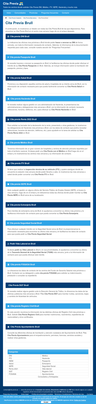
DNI (10, 355)
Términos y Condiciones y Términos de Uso (69, 394)
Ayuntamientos (48, 374)
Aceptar (46, 402)
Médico (45, 355)
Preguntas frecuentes (49, 13)
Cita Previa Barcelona (29, 18)
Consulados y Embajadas (48, 376)
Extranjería (46, 363)
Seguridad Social (49, 366)
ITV (10, 358)
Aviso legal (25, 394)
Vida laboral (47, 368)
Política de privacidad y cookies (42, 394)
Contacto (65, 13)
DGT (10, 371)
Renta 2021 (13, 368)
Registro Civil (47, 371)
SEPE (11, 366)
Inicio (9, 13)
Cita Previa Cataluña (15, 18)
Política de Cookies (80, 400)
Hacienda (46, 358)
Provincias (33, 13)
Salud (11, 363)
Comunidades (20, 13)
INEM (11, 361)
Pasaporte (46, 361)
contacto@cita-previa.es (10, 390)
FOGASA (12, 374)
